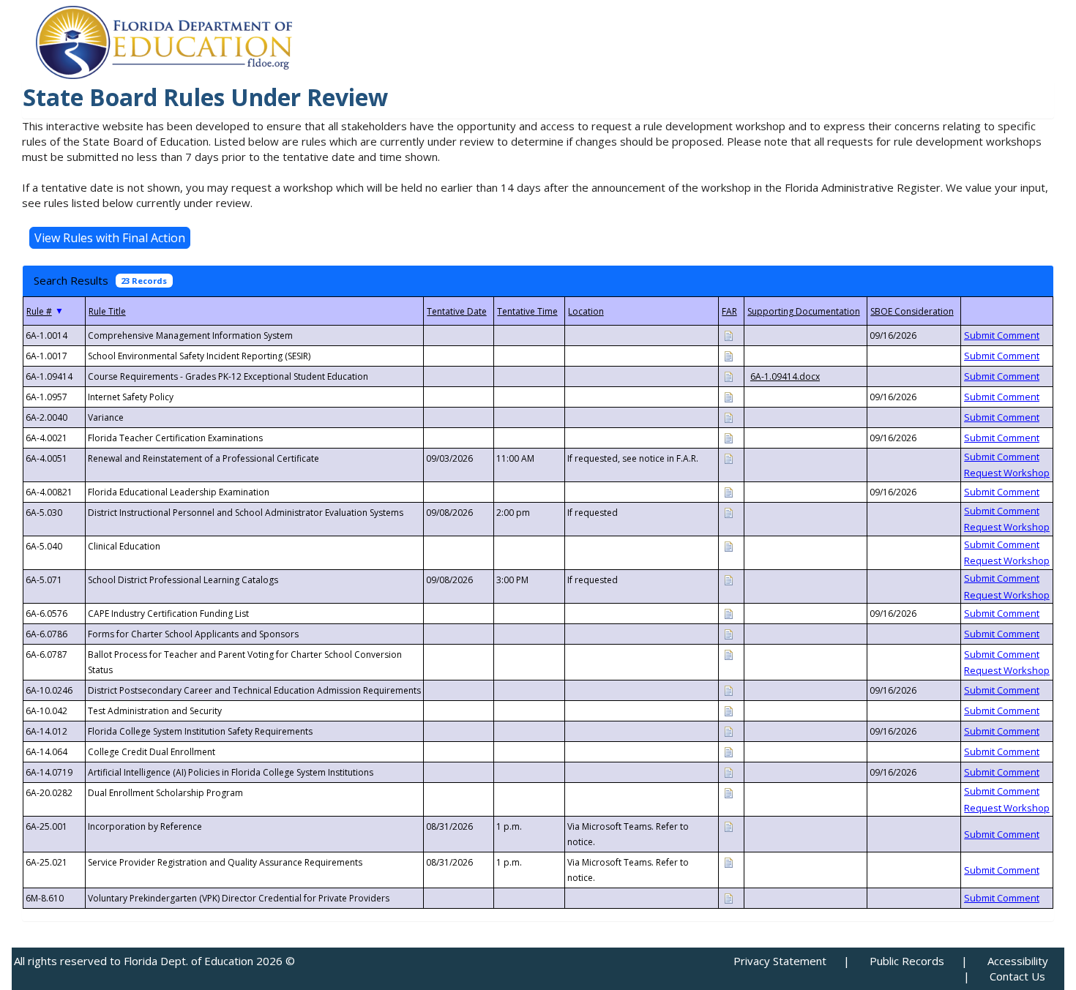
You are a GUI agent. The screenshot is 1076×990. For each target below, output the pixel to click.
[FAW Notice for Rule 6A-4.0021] (728, 437)
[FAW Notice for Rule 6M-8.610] (728, 897)
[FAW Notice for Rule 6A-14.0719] (728, 771)
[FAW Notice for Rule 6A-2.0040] (728, 416)
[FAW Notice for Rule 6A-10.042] (728, 710)
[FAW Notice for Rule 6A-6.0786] (728, 633)
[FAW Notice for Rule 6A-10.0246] (728, 689)
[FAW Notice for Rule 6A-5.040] (728, 545)
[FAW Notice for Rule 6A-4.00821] (728, 491)
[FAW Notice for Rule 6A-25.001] (728, 826)
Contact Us (1017, 976)
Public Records (907, 960)
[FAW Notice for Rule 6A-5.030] (728, 512)
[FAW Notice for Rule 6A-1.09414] (728, 376)
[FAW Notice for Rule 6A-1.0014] (728, 335)
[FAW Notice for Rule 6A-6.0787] (728, 654)
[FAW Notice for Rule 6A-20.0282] (728, 792)
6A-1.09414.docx (785, 376)
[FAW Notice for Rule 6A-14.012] (728, 730)
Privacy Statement (779, 960)
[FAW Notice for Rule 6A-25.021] (728, 861)
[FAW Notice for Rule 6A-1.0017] (728, 355)
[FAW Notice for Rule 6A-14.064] (728, 751)
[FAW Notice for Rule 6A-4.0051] (728, 457)
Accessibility (1017, 960)
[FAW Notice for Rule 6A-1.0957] (728, 396)
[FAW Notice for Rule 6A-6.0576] (728, 613)
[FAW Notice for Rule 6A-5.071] (728, 579)
